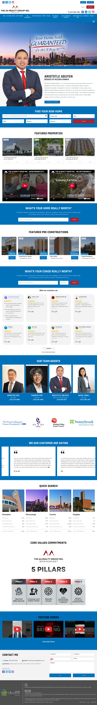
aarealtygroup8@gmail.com (36, 661)
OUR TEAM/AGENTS (27, 16)
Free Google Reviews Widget (49, 352)
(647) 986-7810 (38, 400)
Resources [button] (86, 16)
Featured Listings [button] (10, 16)
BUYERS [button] (43, 16)
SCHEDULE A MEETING (52, 102)
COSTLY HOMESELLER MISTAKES (66, 16)
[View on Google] (29, 297)
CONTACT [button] (92, 16)
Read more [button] (30, 308)
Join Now (90, 2)
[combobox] (25, 116)
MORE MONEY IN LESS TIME (77, 16)
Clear (60, 675)
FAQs (88, 702)
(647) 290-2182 (85, 400)
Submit (83, 675)
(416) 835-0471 (62, 400)
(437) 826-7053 (74, 12)
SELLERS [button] (48, 16)
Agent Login (93, 702)
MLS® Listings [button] (19, 16)
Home (4, 16)
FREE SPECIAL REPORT (55, 16)
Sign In (83, 2)
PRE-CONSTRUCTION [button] (36, 16)
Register (90, 7)
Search (84, 121)
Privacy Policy (82, 702)
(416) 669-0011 (15, 400)
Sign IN (83, 7)
